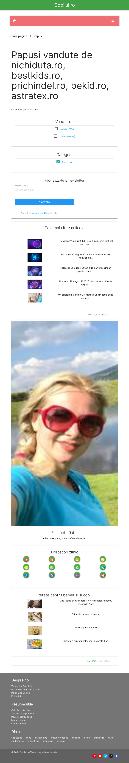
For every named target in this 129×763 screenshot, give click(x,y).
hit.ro (110, 737)
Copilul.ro (64, 5)
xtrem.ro (61, 741)
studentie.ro (17, 741)
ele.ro (28, 737)
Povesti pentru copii (21, 716)
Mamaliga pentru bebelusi (86, 627)
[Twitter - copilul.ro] (105, 756)
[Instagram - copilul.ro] (111, 756)
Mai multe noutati (99, 314)
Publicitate (16, 696)
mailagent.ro (40, 737)
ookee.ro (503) (67, 136)
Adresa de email (21, 186)
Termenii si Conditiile (21, 686)
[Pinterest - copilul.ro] (94, 756)
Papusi (38, 36)
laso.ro (87, 737)
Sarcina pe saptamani (22, 713)
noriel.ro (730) (67, 129)
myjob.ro (75, 737)
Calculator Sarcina (20, 710)
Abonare (44, 201)
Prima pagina (18, 36)
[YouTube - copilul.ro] (100, 756)
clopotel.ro (16, 737)
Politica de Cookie (20, 692)
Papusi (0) (67, 162)
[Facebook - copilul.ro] (116, 756)
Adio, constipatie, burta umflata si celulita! (64, 538)
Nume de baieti (19, 723)
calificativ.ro (33, 741)
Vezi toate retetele (98, 660)
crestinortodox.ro (59, 737)
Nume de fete (18, 720)
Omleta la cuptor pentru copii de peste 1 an (85, 641)
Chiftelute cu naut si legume (85, 614)
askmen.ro (48, 741)
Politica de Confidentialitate (25, 689)
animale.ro (99, 737)
